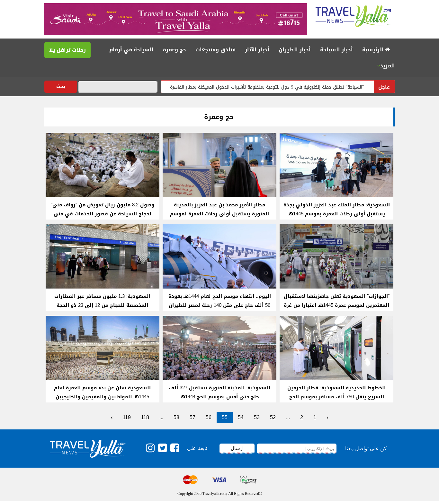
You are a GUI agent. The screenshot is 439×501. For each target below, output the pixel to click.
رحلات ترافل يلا (67, 50)
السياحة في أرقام (131, 50)
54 (241, 417)
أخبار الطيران (295, 50)
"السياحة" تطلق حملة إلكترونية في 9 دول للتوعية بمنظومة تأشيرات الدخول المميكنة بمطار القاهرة (285, 87)
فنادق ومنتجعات (215, 50)
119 (127, 417)
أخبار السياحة (336, 50)
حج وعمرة (174, 50)
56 (208, 417)
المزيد (387, 66)
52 (273, 417)
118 (145, 417)
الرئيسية (373, 50)
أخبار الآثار (257, 50)
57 (192, 417)
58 (176, 417)
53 (257, 417)
